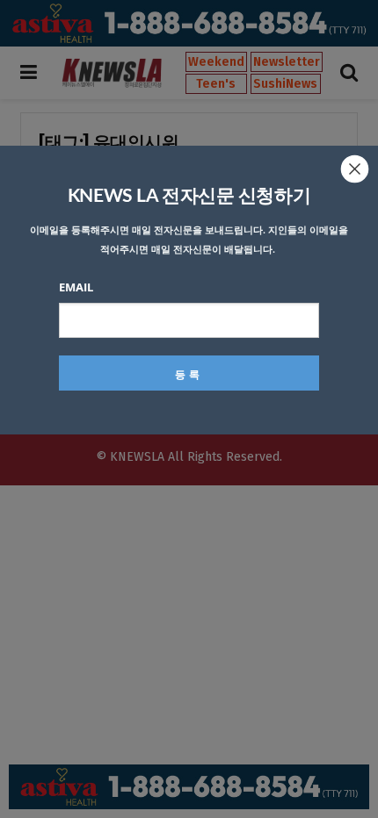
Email (76, 287)
